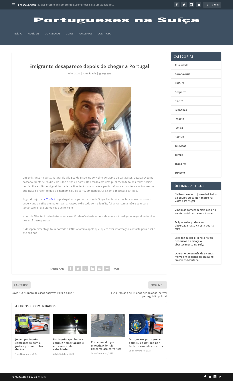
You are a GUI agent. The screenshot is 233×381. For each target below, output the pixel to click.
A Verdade (50, 199)
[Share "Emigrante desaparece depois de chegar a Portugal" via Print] (107, 268)
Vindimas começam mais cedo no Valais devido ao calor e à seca (195, 211)
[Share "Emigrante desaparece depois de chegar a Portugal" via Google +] (85, 268)
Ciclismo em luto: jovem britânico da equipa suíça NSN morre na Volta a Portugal (196, 198)
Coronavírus (182, 74)
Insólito (179, 119)
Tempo (179, 154)
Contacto (104, 33)
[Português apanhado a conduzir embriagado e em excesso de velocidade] (70, 324)
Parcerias (85, 33)
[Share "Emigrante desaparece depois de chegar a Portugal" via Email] (99, 268)
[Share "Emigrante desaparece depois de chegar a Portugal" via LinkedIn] (92, 268)
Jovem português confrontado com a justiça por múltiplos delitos (29, 344)
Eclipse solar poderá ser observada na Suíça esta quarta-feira (195, 226)
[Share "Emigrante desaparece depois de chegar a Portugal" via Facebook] (70, 268)
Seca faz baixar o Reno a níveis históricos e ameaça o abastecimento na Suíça (194, 241)
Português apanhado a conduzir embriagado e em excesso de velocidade (68, 344)
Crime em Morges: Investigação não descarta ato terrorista (106, 345)
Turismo (180, 172)
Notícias (33, 33)
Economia (181, 110)
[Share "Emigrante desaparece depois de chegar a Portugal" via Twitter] (78, 268)
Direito (179, 101)
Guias (69, 33)
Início (18, 33)
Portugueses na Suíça (24, 376)
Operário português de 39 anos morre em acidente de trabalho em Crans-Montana (194, 257)
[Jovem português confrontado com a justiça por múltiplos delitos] (32, 324)
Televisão (180, 146)
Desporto (180, 92)
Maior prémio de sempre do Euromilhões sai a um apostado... (76, 4)
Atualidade (89, 73)
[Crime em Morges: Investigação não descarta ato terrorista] (108, 325)
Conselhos (52, 33)
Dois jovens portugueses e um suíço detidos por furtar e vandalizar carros (146, 343)
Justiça (179, 127)
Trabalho (180, 163)
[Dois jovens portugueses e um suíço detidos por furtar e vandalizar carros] (146, 324)
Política (179, 137)
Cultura (179, 83)
